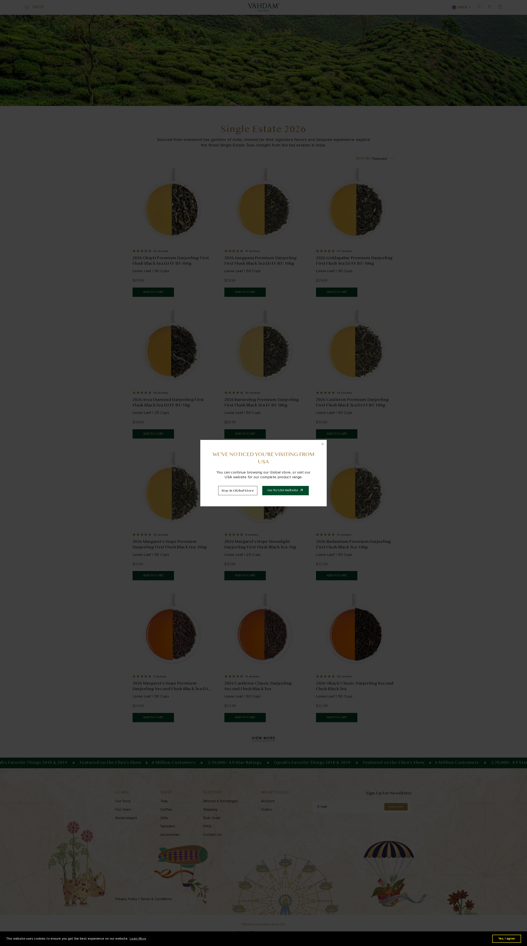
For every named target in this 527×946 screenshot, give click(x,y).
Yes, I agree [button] (506, 938)
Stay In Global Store (238, 491)
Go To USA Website (282, 490)
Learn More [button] (138, 939)
